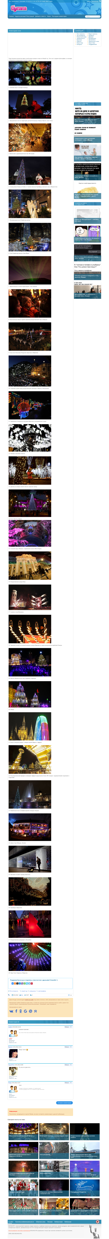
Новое (49, 16)
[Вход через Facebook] (17, 1012)
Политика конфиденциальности (24, 1221)
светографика (42, 991)
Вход (10, 1)
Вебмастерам (58, 1221)
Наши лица (80, 42)
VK (36, 1)
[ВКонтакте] (13, 983)
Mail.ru (47, 1)
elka (22, 995)
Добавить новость (40, 16)
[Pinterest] (32, 983)
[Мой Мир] (20, 983)
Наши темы (92, 42)
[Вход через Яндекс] (36, 1012)
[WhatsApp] (25, 983)
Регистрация (22, 1)
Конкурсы (79, 44)
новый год (24, 991)
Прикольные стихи (94, 41)
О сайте (11, 1221)
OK (40, 1)
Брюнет (10, 1047)
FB (38, 1)
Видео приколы (93, 34)
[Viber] (22, 983)
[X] (17, 983)
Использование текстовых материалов (19, 1230)
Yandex (50, 1)
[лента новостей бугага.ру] (100, 1)
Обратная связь (95, 1)
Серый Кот (11, 1065)
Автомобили (92, 40)
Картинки (79, 40)
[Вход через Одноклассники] (21, 1012)
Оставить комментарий (64, 1102)
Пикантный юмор (81, 37)
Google (43, 1)
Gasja (9, 1082)
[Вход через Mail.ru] (31, 1012)
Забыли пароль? (15, 1)
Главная (11, 16)
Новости (79, 41)
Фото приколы (81, 34)
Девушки (91, 37)
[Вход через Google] (26, 1012)
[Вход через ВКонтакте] (12, 1012)
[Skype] (27, 983)
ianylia (10, 1027)
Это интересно (14, 991)
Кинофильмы (92, 38)
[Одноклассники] (15, 983)
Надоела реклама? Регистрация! (24, 16)
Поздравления (93, 44)
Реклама (89, 1)
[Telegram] (29, 983)
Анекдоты (91, 35)
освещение (32, 991)
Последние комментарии (59, 16)
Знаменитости (81, 38)
